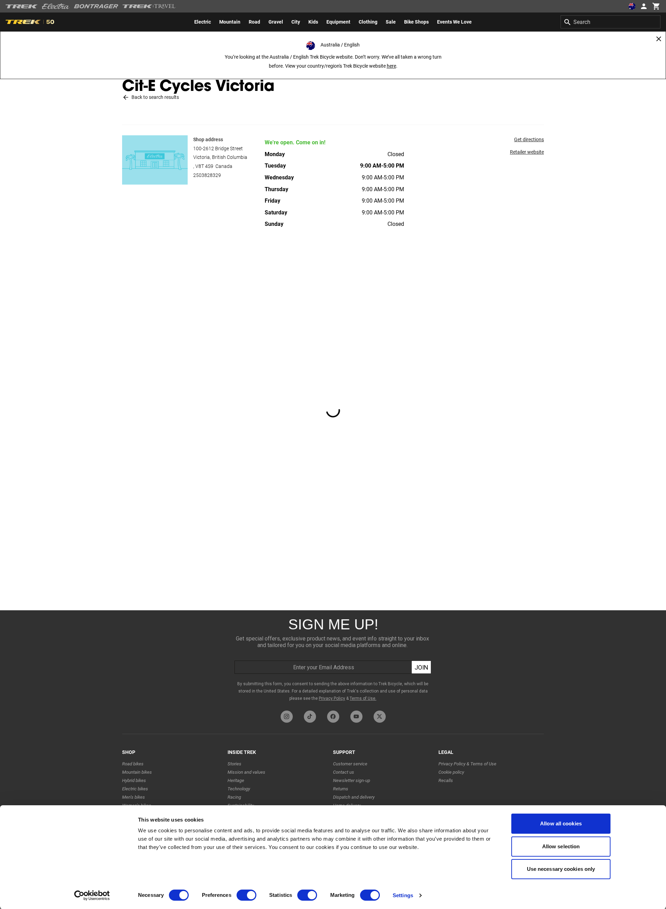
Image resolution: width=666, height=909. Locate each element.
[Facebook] (333, 717)
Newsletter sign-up (351, 780)
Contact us (343, 772)
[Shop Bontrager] (96, 6)
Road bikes (133, 763)
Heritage (236, 780)
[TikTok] (310, 717)
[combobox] (610, 21)
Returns (340, 788)
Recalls (445, 780)
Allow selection (561, 846)
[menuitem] (202, 21)
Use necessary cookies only (561, 869)
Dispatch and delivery (354, 797)
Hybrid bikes (134, 780)
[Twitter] (380, 717)
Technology (239, 788)
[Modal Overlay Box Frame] (333, 658)
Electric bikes (135, 788)
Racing (234, 797)
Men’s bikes (133, 797)
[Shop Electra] (56, 6)
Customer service (350, 763)
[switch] (246, 895)
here (391, 66)
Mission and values (246, 772)
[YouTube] (356, 717)
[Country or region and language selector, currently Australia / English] (632, 6)
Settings (403, 895)
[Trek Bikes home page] (22, 6)
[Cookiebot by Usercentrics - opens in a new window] (92, 895)
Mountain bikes (137, 772)
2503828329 (207, 175)
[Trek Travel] (149, 6)
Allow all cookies (561, 823)
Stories (234, 763)
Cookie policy (451, 772)
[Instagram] (287, 717)
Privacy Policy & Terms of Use (467, 763)
